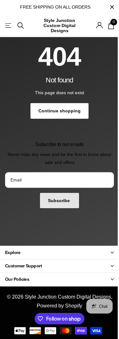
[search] (20, 25)
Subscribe (59, 200)
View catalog (8, 25)
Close (112, 7)
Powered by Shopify (59, 305)
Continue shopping (59, 110)
